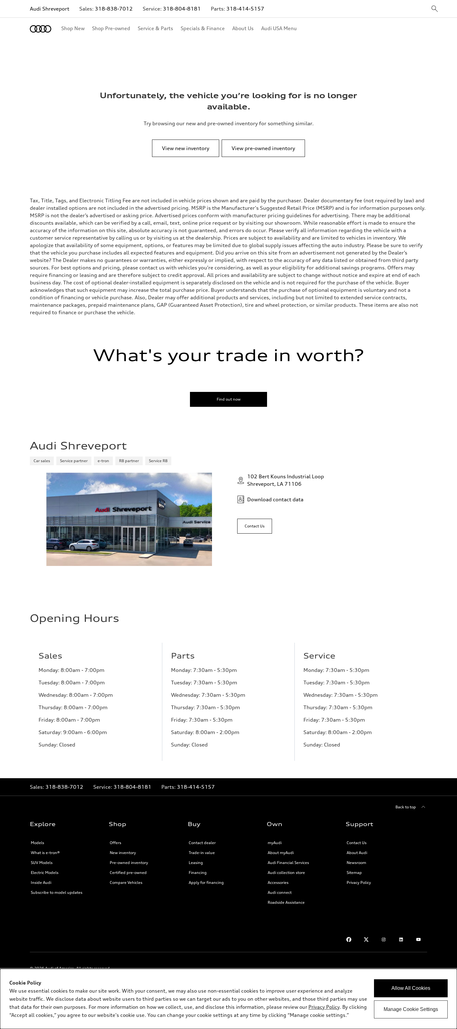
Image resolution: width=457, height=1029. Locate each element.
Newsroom (356, 862)
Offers (115, 842)
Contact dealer (202, 842)
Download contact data (275, 499)
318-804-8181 (182, 9)
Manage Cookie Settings (411, 1009)
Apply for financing (206, 882)
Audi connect (280, 892)
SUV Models (42, 862)
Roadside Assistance (286, 902)
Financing (198, 872)
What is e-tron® (45, 852)
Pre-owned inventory (129, 862)
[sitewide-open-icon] (434, 9)
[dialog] (228, 999)
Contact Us (357, 842)
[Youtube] (418, 939)
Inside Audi (41, 882)
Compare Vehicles (126, 882)
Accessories (278, 882)
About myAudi (281, 852)
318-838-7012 (114, 9)
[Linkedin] (401, 939)
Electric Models (44, 872)
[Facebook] (349, 939)
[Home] (40, 29)
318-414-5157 (245, 9)
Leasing (196, 862)
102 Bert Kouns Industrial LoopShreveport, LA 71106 (285, 480)
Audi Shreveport (49, 9)
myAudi (275, 842)
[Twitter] (366, 939)
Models (37, 842)
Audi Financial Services (288, 862)
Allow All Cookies (410, 988)
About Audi (357, 852)
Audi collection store (286, 872)
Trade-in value (202, 852)
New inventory (123, 852)
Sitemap (354, 872)
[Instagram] (383, 939)
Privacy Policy (359, 882)
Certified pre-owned (128, 872)
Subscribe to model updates (56, 892)
